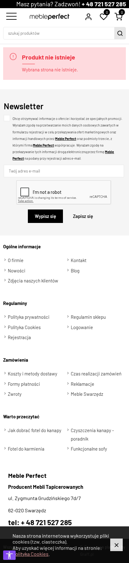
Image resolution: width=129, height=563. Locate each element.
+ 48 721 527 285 (104, 4)
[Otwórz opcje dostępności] (9, 555)
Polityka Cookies (31, 554)
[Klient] (88, 16)
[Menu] (10, 16)
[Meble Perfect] (49, 17)
